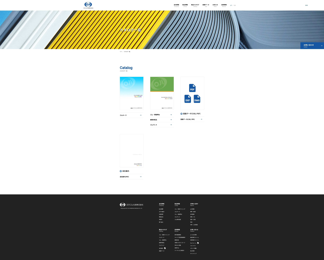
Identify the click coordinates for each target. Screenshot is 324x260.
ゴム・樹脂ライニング (180, 209)
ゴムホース (123, 115)
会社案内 (161, 248)
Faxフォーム (193, 243)
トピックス (192, 245)
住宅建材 (192, 214)
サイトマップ (193, 253)
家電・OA (192, 217)
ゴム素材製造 (178, 219)
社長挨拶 (161, 214)
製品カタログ (195, 5)
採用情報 (224, 5)
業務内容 (177, 240)
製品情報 (185, 5)
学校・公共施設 (194, 224)
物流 (191, 222)
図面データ (206, 5)
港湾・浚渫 (192, 219)
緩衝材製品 (153, 120)
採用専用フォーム (194, 240)
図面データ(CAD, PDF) (188, 119)
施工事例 (192, 251)
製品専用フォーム (194, 237)
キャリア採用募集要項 (180, 237)
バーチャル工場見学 (179, 250)
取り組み (161, 222)
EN (234, 5)
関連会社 (161, 217)
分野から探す (194, 204)
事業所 (160, 219)
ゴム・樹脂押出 (155, 115)
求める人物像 (178, 245)
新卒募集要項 (178, 234)
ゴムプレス (153, 125)
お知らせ (215, 5)
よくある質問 (193, 234)
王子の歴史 (161, 211)
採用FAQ (177, 248)
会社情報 (176, 5)
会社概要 (161, 209)
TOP (121, 51)
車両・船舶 (192, 211)
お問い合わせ (309, 46)
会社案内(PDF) (124, 177)
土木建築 (192, 209)
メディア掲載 (193, 248)
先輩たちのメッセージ (180, 242)
